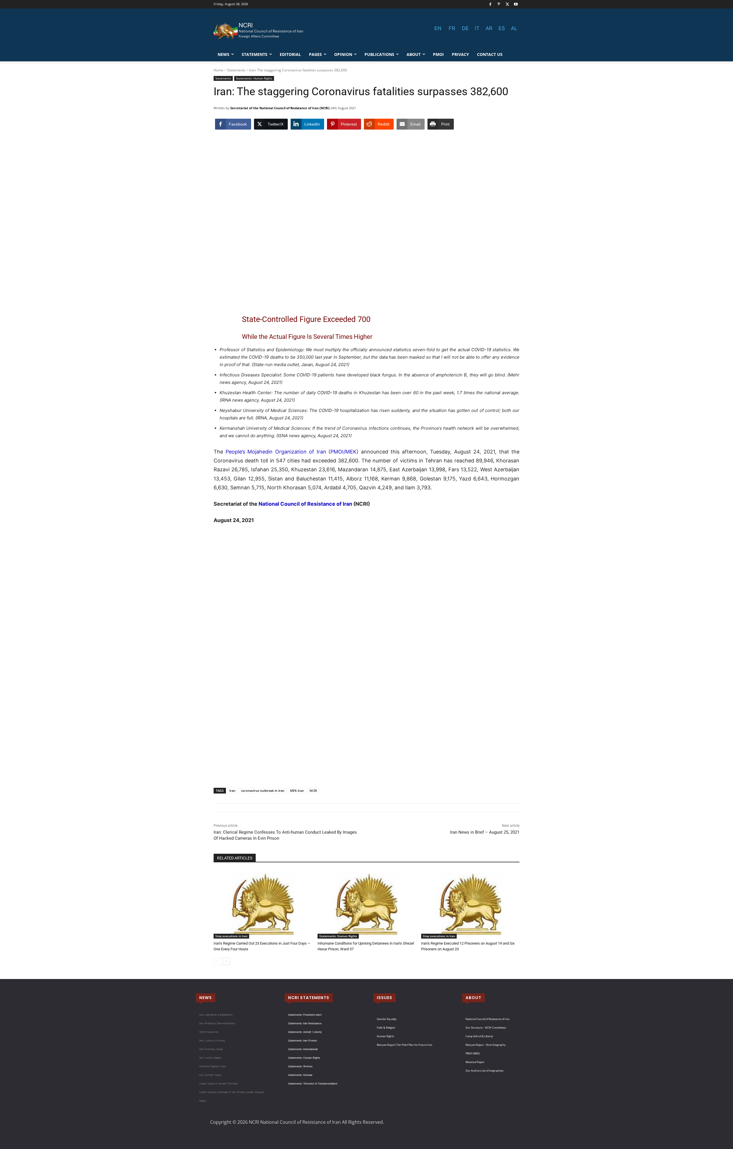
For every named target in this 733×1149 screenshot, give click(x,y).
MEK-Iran (297, 790)
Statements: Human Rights (254, 78)
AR (489, 28)
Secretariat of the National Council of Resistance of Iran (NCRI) (280, 108)
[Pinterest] (499, 4)
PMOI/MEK (343, 452)
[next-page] (226, 961)
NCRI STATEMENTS (308, 998)
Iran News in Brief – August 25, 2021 (484, 832)
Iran (232, 790)
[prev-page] (217, 961)
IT (477, 28)
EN (438, 28)
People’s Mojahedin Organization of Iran (276, 452)
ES (501, 28)
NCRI (313, 790)
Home (218, 70)
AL (514, 28)
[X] (507, 4)
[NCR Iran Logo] (259, 30)
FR (452, 28)
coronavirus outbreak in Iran (262, 790)
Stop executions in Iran (231, 936)
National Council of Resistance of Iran (305, 504)
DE (465, 28)
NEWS (205, 998)
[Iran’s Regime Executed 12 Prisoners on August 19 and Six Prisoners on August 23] (470, 904)
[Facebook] (490, 4)
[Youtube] (515, 4)
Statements (236, 70)
